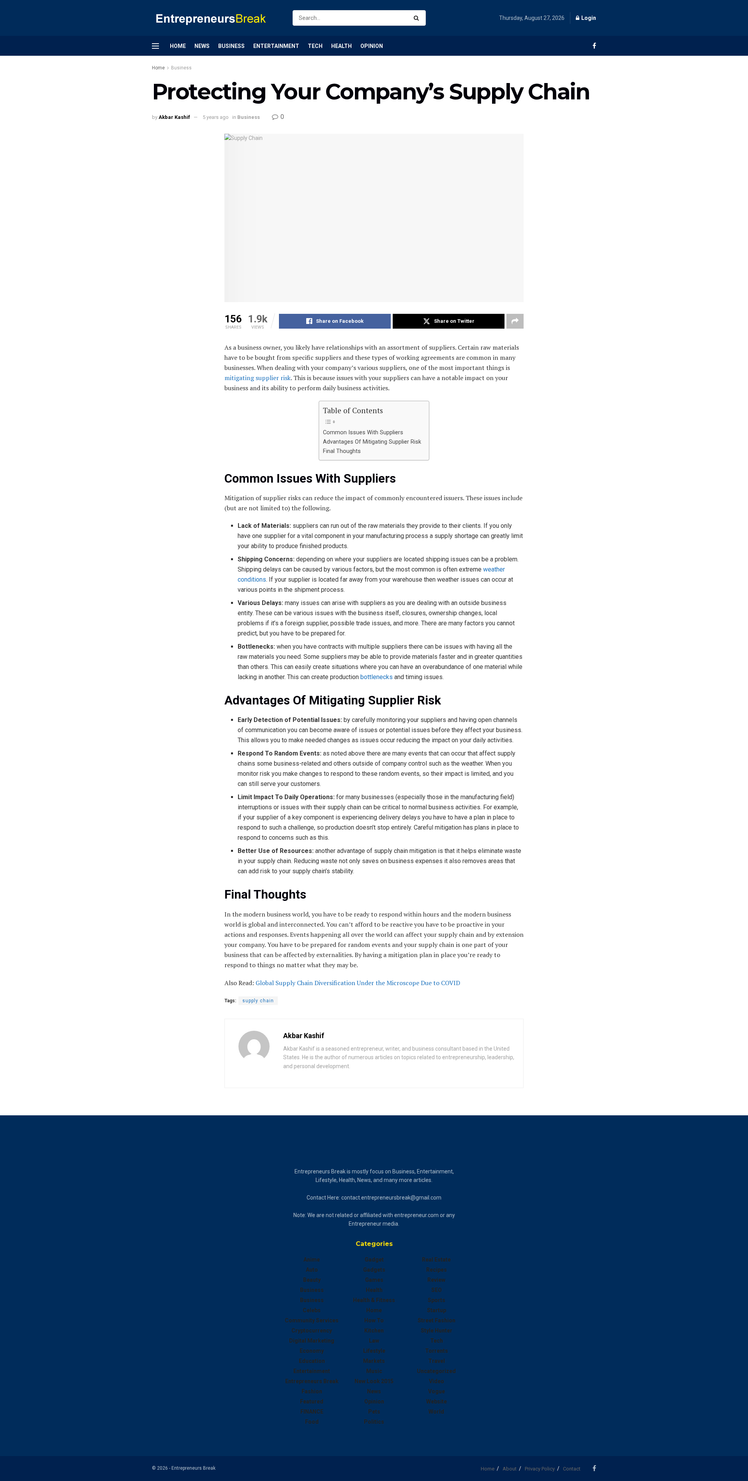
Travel (436, 1361)
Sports (436, 1300)
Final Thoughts (342, 451)
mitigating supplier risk (257, 377)
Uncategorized (436, 1371)
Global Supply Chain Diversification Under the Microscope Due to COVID (358, 982)
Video (436, 1381)
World (436, 1411)
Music (374, 1371)
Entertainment (276, 46)
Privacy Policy (540, 1469)
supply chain (258, 1000)
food (312, 1422)
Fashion (312, 1391)
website (436, 1401)
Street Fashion (436, 1320)
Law (374, 1341)
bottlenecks (376, 677)
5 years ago (216, 117)
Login (588, 18)
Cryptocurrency (311, 1330)
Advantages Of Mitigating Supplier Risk (372, 442)
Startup (436, 1310)
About (510, 1469)
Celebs (312, 1310)
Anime (311, 1259)
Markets (374, 1361)
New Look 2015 (374, 1381)
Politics (374, 1422)
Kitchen (374, 1330)
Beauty (312, 1280)
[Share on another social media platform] (515, 321)
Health (341, 46)
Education (312, 1361)
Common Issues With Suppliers (363, 432)
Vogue (436, 1391)
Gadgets (374, 1270)
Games (374, 1280)
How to (374, 1320)
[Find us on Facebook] (594, 46)
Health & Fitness (374, 1300)
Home (178, 46)
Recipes (436, 1270)
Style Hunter (436, 1330)
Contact (571, 1469)
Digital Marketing (311, 1341)
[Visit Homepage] (215, 18)
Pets (374, 1411)
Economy (312, 1351)
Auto (312, 1270)
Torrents (436, 1351)
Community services (312, 1320)
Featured (311, 1401)
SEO (436, 1290)
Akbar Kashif (174, 117)
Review (436, 1280)
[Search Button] (418, 18)
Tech (315, 46)
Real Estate (436, 1259)
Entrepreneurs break (312, 1381)
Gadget (374, 1259)
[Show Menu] (155, 46)
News (202, 46)
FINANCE (311, 1411)
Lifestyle (374, 1351)
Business (231, 46)
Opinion (371, 46)
